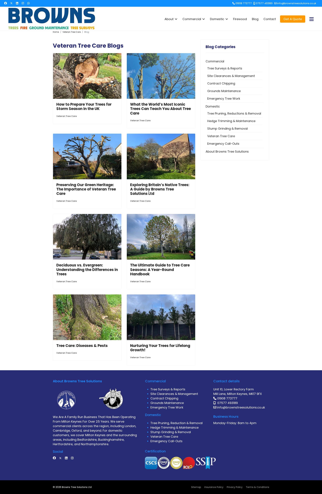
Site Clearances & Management (231, 76)
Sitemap (196, 487)
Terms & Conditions (257, 487)
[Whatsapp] (28, 3)
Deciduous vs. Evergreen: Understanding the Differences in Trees (87, 270)
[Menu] (311, 19)
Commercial (191, 19)
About (169, 19)
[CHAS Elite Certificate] (176, 463)
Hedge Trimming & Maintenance (231, 121)
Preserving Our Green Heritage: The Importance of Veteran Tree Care (86, 189)
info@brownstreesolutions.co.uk (296, 3)
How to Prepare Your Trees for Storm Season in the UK (84, 106)
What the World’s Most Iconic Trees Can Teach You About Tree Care (160, 109)
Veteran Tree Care (66, 116)
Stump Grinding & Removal (227, 128)
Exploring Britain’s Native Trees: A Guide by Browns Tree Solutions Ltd (159, 189)
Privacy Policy (235, 487)
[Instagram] (23, 3)
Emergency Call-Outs (223, 144)
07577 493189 (264, 3)
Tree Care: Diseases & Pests (82, 345)
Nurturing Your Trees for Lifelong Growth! (160, 348)
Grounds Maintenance (224, 91)
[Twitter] (11, 3)
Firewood (240, 19)
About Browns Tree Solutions (227, 151)
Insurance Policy (213, 487)
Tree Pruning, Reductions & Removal (234, 113)
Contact (269, 19)
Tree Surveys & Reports (224, 68)
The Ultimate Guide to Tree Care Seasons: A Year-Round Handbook (160, 270)
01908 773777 (243, 3)
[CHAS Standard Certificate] (163, 463)
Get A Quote (292, 19)
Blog (255, 19)
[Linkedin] (17, 3)
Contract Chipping (221, 83)
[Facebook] (5, 3)
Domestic (217, 19)
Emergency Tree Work (223, 98)
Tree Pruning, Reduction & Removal (176, 423)
